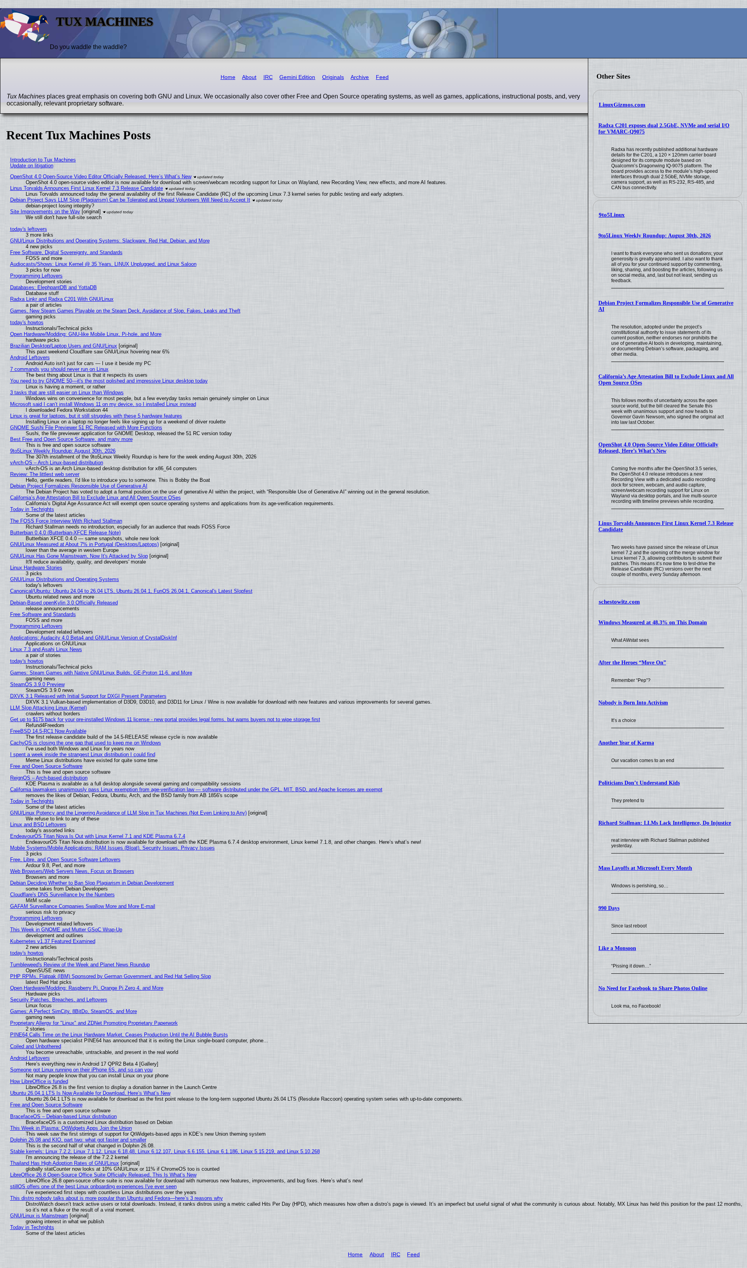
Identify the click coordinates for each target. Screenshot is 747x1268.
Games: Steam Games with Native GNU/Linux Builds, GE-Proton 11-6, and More (101, 673)
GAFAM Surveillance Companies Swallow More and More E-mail (82, 906)
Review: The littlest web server (44, 474)
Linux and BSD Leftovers (38, 824)
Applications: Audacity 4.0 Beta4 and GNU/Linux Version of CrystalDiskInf (93, 638)
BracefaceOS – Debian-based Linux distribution (63, 1116)
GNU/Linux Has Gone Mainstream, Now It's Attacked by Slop (79, 556)
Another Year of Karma (626, 743)
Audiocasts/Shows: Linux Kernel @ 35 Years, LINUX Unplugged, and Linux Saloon (103, 264)
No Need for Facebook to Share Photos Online (652, 988)
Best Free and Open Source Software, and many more (71, 439)
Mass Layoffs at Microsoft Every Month (645, 868)
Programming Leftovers (36, 276)
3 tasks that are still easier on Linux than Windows (67, 392)
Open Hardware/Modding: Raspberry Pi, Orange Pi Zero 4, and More (86, 988)
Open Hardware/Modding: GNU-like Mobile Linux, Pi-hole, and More (85, 334)
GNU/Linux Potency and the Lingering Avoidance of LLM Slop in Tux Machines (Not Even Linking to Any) (128, 813)
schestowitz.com (619, 602)
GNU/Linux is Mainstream (39, 1216)
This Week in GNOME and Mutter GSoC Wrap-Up (66, 930)
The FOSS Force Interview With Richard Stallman (66, 521)
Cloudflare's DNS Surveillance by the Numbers (62, 894)
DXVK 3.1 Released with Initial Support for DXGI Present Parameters (88, 696)
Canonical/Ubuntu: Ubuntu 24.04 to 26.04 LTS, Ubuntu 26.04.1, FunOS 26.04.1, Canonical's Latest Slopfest (131, 591)
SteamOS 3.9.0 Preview (37, 684)
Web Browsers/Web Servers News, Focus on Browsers (72, 871)
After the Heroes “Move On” (632, 663)
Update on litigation (31, 166)
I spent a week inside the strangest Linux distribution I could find (82, 754)
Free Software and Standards (43, 614)
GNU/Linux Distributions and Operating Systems (64, 579)
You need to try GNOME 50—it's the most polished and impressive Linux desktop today (109, 381)
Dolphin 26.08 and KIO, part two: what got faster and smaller (78, 1140)
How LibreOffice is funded (39, 1081)
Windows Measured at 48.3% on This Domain (652, 622)
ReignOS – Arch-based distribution (49, 778)
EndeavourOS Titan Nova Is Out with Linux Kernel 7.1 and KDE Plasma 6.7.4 (97, 836)
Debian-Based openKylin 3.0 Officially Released (64, 603)
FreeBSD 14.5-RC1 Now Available (48, 731)
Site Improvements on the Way (45, 211)
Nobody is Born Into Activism (633, 703)
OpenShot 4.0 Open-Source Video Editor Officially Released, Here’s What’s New (658, 448)
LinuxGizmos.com (622, 105)
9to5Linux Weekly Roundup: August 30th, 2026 (654, 236)
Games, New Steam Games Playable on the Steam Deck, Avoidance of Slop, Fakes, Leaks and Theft (125, 311)
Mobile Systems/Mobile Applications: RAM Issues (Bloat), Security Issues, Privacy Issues (112, 848)
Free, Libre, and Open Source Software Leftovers (65, 859)
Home (228, 77)
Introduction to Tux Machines (43, 160)
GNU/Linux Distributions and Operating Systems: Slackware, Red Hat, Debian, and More (110, 241)
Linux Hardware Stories (36, 568)
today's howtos (27, 322)
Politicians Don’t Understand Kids (639, 783)
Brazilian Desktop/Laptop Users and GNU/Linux (63, 346)
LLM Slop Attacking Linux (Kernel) (48, 708)
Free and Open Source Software (46, 766)
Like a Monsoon (617, 948)
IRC (268, 77)
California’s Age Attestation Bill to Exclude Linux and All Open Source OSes (95, 498)
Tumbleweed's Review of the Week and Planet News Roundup (80, 965)
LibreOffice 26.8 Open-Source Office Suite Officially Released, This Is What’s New (103, 1175)
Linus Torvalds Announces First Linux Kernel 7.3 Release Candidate (86, 188)
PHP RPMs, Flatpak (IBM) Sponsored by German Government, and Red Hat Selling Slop (110, 976)
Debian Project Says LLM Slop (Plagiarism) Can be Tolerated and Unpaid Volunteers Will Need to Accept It (130, 200)
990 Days (608, 908)
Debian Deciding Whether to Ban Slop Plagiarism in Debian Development (92, 883)
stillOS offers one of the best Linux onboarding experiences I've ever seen (93, 1186)
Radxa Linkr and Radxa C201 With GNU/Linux (62, 299)
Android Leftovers (30, 357)
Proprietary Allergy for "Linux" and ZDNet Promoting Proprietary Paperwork (94, 1023)
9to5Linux (612, 215)
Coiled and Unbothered (35, 1046)
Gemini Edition (297, 77)
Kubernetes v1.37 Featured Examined (52, 941)
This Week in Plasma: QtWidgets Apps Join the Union (71, 1128)
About (249, 77)
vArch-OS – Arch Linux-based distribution (56, 462)
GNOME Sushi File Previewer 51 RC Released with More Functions (86, 427)
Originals (333, 77)
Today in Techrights (32, 509)
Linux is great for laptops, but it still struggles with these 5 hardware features (96, 416)
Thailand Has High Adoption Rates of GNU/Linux (64, 1163)
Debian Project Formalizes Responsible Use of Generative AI (78, 486)
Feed (382, 77)
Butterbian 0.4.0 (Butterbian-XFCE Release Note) (65, 533)
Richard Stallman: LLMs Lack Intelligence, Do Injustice (664, 823)
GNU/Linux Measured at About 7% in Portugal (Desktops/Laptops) (84, 544)
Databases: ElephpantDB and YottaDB (53, 287)
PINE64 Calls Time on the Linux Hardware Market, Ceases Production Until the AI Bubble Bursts (119, 1035)
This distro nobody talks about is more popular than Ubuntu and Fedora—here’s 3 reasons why (116, 1198)
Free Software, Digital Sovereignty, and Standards (66, 252)
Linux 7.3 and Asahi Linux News (46, 649)
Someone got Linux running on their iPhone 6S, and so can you (81, 1070)
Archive (360, 77)
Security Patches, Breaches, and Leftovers (58, 1000)
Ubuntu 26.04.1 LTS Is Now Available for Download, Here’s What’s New (90, 1093)
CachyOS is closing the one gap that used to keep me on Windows (85, 743)
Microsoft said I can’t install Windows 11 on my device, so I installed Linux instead (103, 404)
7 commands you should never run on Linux (59, 369)
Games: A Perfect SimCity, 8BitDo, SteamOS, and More (73, 1011)
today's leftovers (28, 229)
